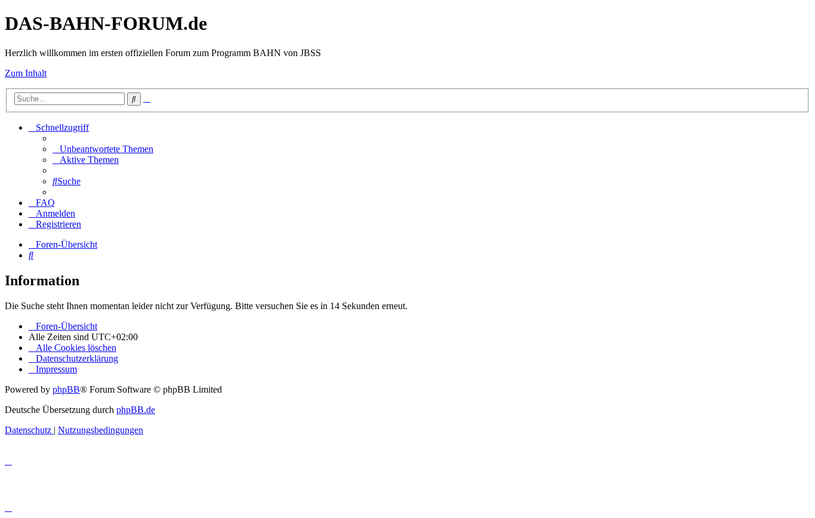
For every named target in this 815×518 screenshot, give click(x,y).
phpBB (66, 389)
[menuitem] (103, 149)
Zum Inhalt (26, 73)
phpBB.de (135, 410)
